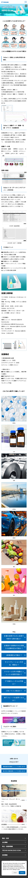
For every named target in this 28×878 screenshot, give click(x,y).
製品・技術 (5, 838)
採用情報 (4, 855)
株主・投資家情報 (7, 846)
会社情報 (4, 842)
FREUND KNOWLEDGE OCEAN (11, 850)
